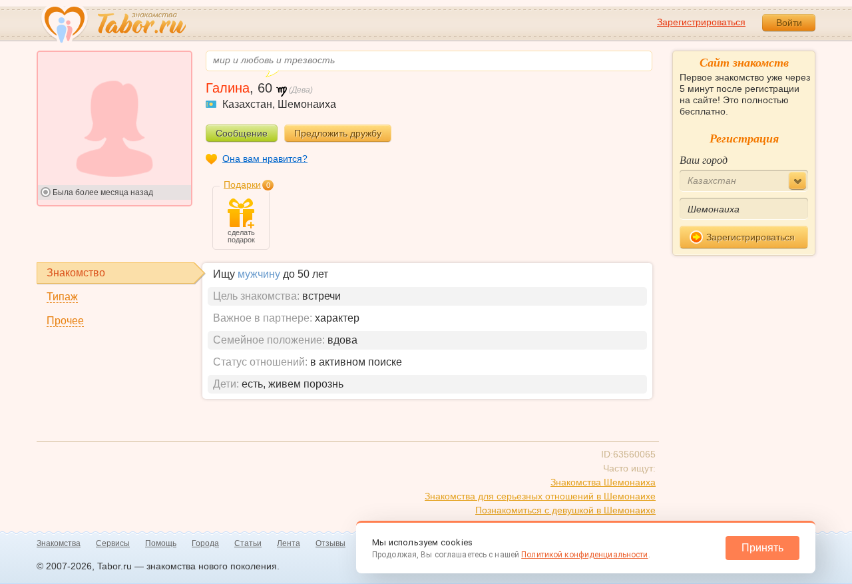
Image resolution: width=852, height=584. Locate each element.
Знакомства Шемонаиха (603, 482)
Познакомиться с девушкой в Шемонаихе (565, 510)
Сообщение (242, 133)
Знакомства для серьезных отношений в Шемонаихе (540, 496)
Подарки (242, 184)
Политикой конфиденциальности (584, 554)
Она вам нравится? (265, 158)
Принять (762, 547)
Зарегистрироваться (701, 22)
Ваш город (704, 159)
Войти (789, 22)
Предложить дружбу (337, 133)
